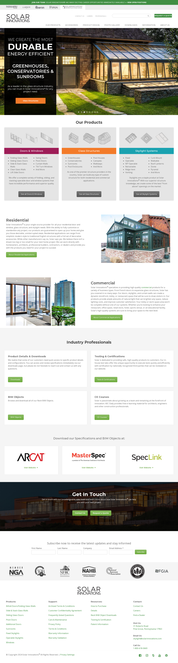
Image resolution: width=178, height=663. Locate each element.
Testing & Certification (101, 620)
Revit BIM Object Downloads (103, 615)
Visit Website (30, 468)
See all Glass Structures (89, 194)
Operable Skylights (14, 638)
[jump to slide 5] (92, 112)
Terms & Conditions (57, 629)
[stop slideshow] (97, 112)
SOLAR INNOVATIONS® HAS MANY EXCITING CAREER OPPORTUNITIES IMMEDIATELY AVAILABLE (89, 2)
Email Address (116, 548)
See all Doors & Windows (31, 194)
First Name (36, 548)
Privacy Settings (67, 654)
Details (94, 611)
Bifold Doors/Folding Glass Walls (21, 606)
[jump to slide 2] (84, 112)
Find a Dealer (139, 615)
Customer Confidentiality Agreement (65, 611)
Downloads (15, 379)
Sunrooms (10, 629)
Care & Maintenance (57, 620)
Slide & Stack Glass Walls (17, 611)
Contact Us (79, 16)
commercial (146, 287)
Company (87, 548)
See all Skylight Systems (146, 194)
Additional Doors (13, 624)
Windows (10, 642)
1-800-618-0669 (140, 648)
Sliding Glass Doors (15, 615)
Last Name (62, 548)
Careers (90, 16)
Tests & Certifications (106, 379)
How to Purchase (98, 606)
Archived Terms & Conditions (61, 606)
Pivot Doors (11, 620)
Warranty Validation (57, 638)
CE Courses (102, 417)
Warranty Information (58, 633)
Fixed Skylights (12, 633)
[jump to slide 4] (89, 112)
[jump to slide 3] (87, 112)
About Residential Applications (21, 255)
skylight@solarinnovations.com (147, 638)
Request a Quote (163, 16)
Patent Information (99, 624)
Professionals (100, 16)
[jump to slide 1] (81, 112)
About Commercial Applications (106, 317)
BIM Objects (16, 417)
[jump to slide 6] (95, 112)
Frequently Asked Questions (61, 615)
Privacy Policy (54, 624)
